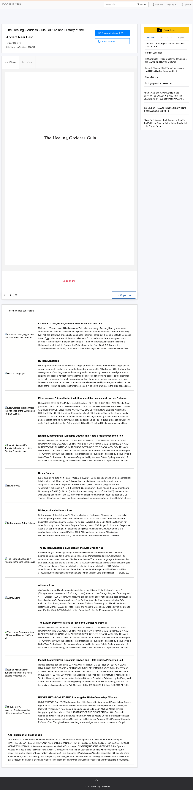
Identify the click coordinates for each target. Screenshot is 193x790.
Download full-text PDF (112, 33)
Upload (187, 4)
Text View (27, 62)
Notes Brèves (46, 473)
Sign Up (159, 4)
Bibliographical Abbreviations (55, 510)
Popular (181, 37)
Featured (151, 37)
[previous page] (4, 295)
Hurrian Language (48, 360)
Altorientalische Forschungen (25, 734)
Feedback (106, 786)
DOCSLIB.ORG (11, 4)
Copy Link (125, 295)
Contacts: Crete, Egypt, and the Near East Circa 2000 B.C (70, 323)
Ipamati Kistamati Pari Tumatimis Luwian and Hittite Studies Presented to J (80, 435)
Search (143, 4)
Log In (173, 4)
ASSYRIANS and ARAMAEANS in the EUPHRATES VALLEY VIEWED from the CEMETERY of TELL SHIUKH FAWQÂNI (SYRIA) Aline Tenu (163, 95)
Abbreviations (46, 585)
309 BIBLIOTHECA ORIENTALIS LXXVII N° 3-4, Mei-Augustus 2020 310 (165, 109)
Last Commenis (166, 37)
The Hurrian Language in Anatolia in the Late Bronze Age (70, 547)
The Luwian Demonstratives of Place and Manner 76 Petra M (72, 622)
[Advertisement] (96, 17)
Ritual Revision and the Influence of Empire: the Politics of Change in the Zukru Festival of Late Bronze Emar (165, 122)
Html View (10, 62)
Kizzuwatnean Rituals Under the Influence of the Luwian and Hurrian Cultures (82, 398)
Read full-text (108, 41)
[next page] (21, 295)
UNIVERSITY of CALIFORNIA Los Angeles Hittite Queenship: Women (77, 697)
